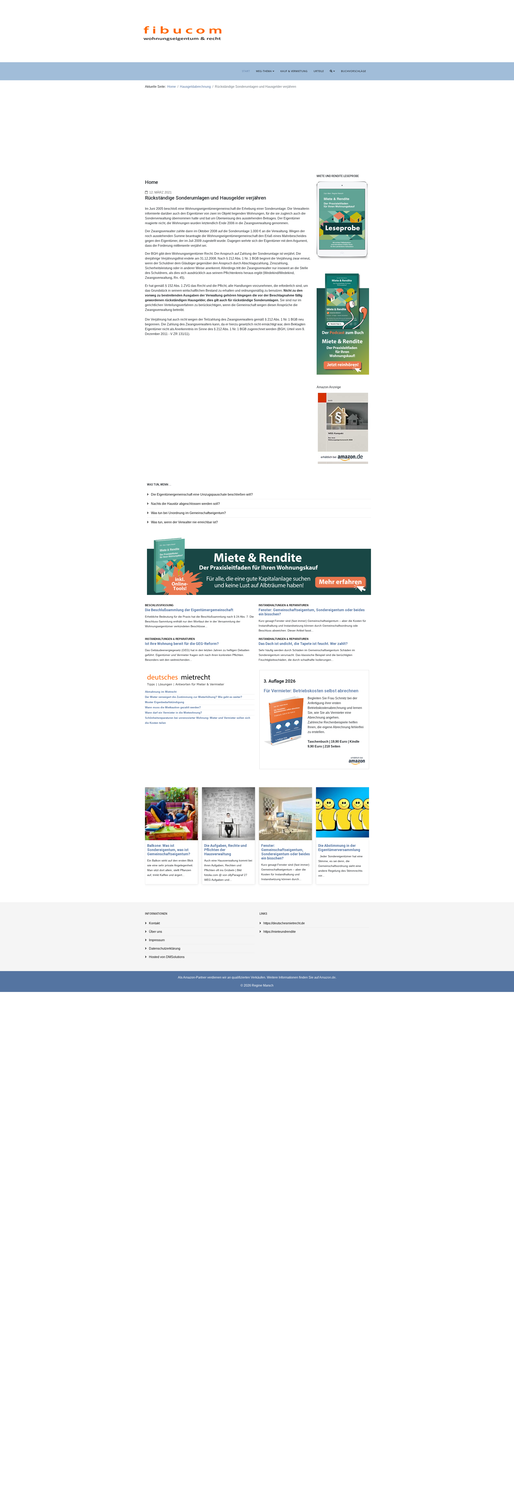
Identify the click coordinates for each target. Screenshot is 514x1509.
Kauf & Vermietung (294, 71)
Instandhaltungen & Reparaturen (283, 605)
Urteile (319, 71)
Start (246, 71)
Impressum (156, 940)
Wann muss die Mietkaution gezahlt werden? (173, 707)
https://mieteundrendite (279, 931)
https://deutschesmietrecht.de (284, 923)
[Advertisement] (257, 126)
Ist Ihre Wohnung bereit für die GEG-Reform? (182, 643)
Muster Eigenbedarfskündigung (164, 702)
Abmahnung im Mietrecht (160, 691)
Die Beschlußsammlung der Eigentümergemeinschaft (189, 610)
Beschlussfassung (159, 605)
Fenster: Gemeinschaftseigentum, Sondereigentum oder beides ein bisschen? (285, 851)
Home (171, 86)
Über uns (155, 931)
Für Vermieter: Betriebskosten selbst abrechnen (311, 690)
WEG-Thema (264, 71)
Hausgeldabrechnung (195, 86)
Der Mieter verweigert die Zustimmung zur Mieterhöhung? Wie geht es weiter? (193, 696)
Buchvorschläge (353, 71)
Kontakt (154, 923)
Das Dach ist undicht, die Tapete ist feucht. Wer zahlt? (303, 643)
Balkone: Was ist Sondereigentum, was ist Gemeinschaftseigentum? (168, 849)
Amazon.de (327, 977)
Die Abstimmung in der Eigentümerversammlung (339, 847)
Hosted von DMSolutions (166, 957)
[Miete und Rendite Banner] (259, 566)
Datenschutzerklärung (164, 948)
